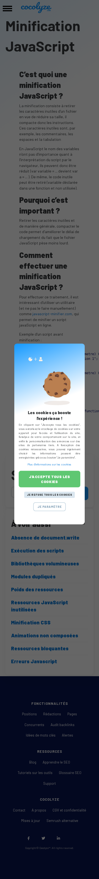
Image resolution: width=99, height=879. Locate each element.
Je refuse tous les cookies (49, 495)
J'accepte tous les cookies (49, 479)
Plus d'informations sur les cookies (50, 464)
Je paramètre (49, 507)
